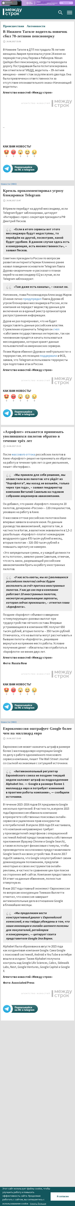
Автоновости (36, 26)
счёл (56, 329)
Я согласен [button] (63, 1196)
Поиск (60, 12)
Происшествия (13, 26)
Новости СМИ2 (9, 183)
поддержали (48, 356)
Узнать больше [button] (38, 1203)
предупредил (32, 299)
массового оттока (23, 454)
